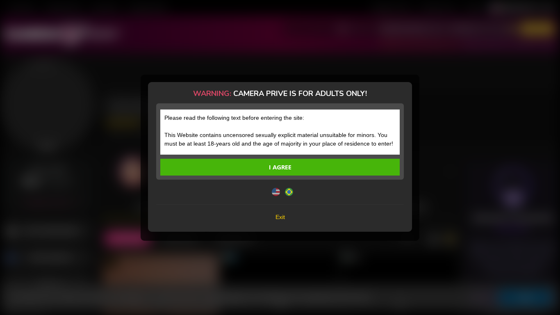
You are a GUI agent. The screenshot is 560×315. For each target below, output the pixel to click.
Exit (280, 217)
